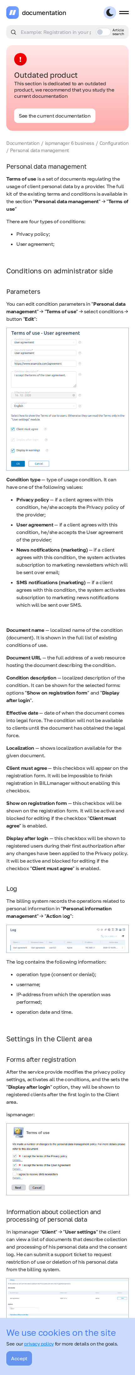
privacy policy (39, 1343)
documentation (44, 12)
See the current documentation (55, 116)
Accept (19, 1358)
